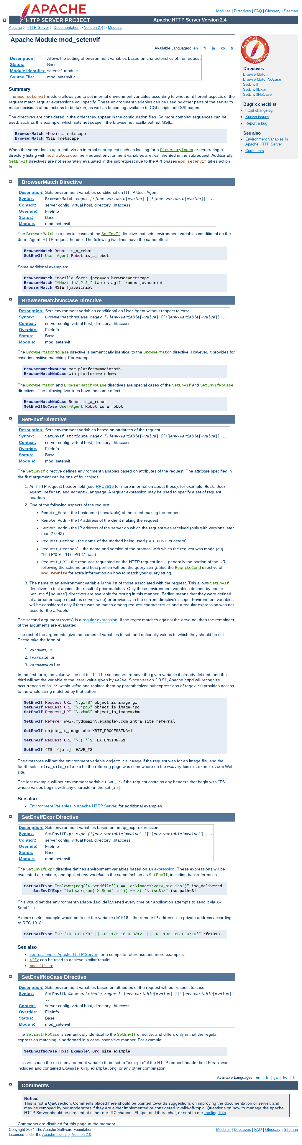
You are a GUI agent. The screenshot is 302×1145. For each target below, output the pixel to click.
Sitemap (291, 11)
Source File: (22, 77)
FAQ (258, 11)
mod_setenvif (31, 96)
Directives (242, 11)
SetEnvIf (18, 161)
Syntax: (26, 198)
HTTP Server (38, 27)
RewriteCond (188, 567)
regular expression (100, 619)
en (195, 48)
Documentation (66, 27)
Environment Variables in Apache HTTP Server (266, 141)
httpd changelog (259, 110)
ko (222, 48)
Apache (15, 27)
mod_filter (41, 966)
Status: (17, 64)
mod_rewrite (54, 573)
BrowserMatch (255, 74)
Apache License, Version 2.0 (66, 1134)
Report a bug (256, 123)
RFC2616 (105, 486)
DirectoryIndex (176, 150)
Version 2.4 (93, 27)
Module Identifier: (28, 70)
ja (213, 48)
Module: (27, 223)
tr (231, 48)
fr (204, 48)
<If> (34, 960)
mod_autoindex (62, 155)
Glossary (272, 11)
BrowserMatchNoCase (262, 79)
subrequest (108, 149)
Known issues (257, 117)
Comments (254, 150)
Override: (28, 211)
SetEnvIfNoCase (257, 94)
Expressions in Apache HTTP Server (63, 954)
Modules (223, 11)
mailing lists (215, 1112)
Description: (22, 58)
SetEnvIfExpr (254, 89)
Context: (27, 205)
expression (164, 869)
